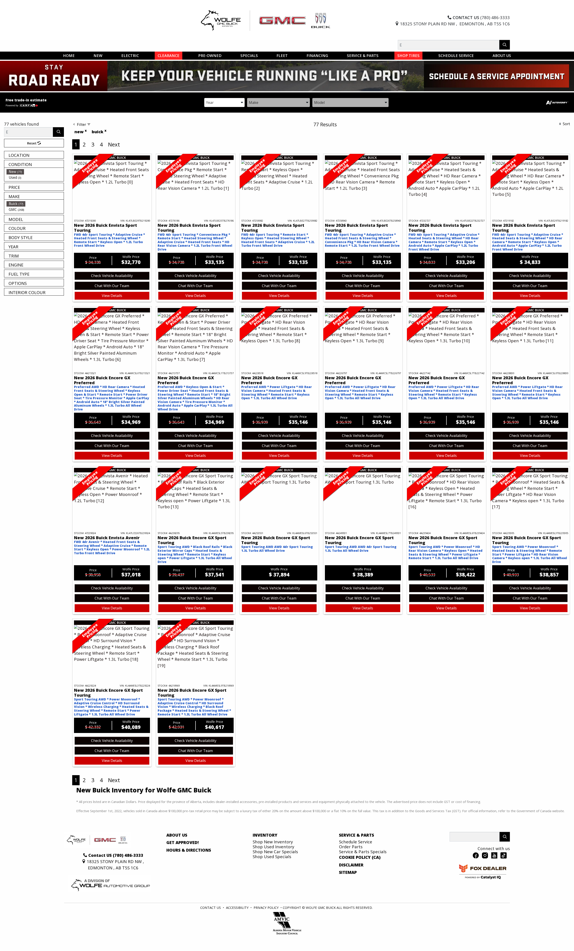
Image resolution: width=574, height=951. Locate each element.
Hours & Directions (188, 850)
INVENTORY (265, 835)
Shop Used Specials (272, 856)
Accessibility (237, 907)
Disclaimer (351, 865)
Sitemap (348, 872)
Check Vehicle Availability (112, 275)
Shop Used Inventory (273, 846)
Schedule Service (355, 841)
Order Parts (351, 846)
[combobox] (224, 102)
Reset (32, 143)
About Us (176, 835)
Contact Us (210, 907)
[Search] (504, 45)
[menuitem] (35, 171)
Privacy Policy (266, 907)
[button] (69, 56)
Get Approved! (182, 842)
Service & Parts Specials (363, 851)
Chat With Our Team (112, 285)
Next (114, 144)
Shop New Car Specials (275, 851)
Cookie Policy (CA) (359, 857)
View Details (112, 295)
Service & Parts (356, 835)
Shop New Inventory (273, 841)
